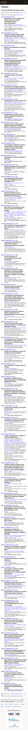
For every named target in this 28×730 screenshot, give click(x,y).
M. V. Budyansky (14, 585)
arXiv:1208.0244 (6, 176)
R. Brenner (23, 211)
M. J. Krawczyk (7, 78)
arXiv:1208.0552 (6, 493)
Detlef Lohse (18, 609)
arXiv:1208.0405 (6, 309)
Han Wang (6, 654)
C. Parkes (10, 215)
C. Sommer (15, 38)
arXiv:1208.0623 (6, 567)
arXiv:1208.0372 (6, 284)
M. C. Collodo (7, 197)
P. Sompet (19, 664)
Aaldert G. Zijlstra (8, 640)
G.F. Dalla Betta (18, 213)
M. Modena (22, 442)
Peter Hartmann (14, 345)
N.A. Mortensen (7, 102)
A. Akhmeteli (7, 66)
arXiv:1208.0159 (6, 112)
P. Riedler (19, 215)
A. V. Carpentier (7, 664)
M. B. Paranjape (15, 261)
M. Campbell (7, 213)
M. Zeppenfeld (7, 37)
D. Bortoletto (18, 211)
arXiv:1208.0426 (6, 321)
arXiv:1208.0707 (6, 658)
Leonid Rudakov (17, 575)
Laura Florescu (7, 382)
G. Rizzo (23, 215)
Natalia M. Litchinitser (15, 289)
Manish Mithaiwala (8, 575)
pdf (11, 16)
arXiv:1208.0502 (6, 417)
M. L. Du (11, 316)
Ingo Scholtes (14, 535)
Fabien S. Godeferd (19, 551)
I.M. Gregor (16, 214)
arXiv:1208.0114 (6, 85)
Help (6, 704)
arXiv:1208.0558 (6, 505)
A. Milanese (16, 442)
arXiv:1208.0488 (6, 405)
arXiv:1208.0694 (6, 648)
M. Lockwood (12, 354)
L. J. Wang (21, 170)
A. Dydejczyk (14, 78)
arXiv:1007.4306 (20, 412)
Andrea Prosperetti (19, 639)
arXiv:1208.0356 (6, 240)
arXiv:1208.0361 (6, 255)
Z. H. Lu (20, 182)
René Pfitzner (7, 535)
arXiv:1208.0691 (6, 632)
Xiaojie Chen (14, 396)
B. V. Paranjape (7, 261)
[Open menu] (25, 2)
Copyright (23, 704)
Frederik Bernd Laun (9, 689)
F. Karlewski (18, 624)
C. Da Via (12, 211)
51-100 (13, 12)
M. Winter (12, 216)
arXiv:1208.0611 (6, 544)
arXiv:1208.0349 (6, 223)
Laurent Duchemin (8, 119)
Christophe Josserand (18, 119)
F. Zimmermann (13, 443)
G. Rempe (12, 40)
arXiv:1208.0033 (6, 16)
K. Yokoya (6, 446)
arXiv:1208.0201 (6, 134)
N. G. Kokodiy (13, 66)
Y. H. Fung (14, 664)
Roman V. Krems (16, 277)
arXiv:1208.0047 (6, 45)
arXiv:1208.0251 (6, 205)
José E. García (19, 24)
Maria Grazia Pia (8, 50)
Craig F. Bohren (7, 483)
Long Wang (19, 396)
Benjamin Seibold (14, 301)
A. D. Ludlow (13, 500)
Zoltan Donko (7, 345)
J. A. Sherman (11, 499)
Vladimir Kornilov (8, 327)
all (22, 14)
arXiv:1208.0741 (6, 671)
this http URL (7, 105)
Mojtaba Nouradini (19, 151)
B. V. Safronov (20, 66)
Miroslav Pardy (7, 410)
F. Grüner (10, 678)
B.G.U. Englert (14, 37)
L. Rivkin (10, 452)
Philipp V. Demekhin (8, 470)
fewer (17, 14)
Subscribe (17, 704)
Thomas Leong (13, 607)
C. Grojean (11, 442)
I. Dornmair (13, 677)
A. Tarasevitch (16, 67)
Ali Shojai (12, 151)
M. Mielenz (10, 38)
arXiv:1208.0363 (6, 268)
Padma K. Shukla (23, 345)
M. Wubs (24, 103)
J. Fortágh (11, 626)
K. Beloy (6, 499)
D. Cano (6, 626)
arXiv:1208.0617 (6, 556)
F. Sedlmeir (13, 197)
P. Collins (13, 213)
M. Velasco (17, 449)
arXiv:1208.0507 (6, 462)
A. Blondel (6, 438)
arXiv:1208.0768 (6, 683)
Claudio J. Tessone (8, 536)
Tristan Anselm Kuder (19, 689)
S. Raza (19, 102)
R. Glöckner (21, 37)
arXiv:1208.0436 (6, 337)
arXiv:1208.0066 (6, 58)
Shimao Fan (7, 301)
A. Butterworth (12, 441)
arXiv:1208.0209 (6, 143)
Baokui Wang (7, 396)
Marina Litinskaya (8, 277)
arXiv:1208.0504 (6, 434)
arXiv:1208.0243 (6, 164)
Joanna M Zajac (8, 128)
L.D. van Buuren (22, 38)
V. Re (14, 215)
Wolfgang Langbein (16, 128)
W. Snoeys (6, 216)
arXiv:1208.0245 (6, 191)
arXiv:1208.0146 (6, 99)
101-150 (17, 12)
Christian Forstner (8, 160)
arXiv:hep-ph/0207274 (8, 412)
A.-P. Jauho (14, 103)
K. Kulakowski (21, 78)
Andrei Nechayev (8, 561)
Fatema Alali (7, 289)
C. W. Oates (7, 500)
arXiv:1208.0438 (6, 349)
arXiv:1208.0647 (6, 580)
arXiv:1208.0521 (6, 477)
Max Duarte (17, 89)
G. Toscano (14, 102)
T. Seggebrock (7, 677)
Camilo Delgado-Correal (9, 24)
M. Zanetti (9, 448)
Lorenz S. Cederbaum (19, 470)
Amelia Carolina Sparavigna (10, 368)
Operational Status (17, 706)
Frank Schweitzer (17, 536)
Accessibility (8, 706)
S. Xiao (19, 103)
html (13, 32)
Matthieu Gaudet (14, 137)
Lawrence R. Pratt (19, 229)
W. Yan (9, 103)
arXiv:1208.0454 (6, 363)
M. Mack (13, 624)
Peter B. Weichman (8, 246)
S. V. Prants (7, 585)
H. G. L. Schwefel (14, 170)
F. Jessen (24, 624)
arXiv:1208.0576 (6, 517)
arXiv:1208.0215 (6, 155)
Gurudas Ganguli (13, 576)
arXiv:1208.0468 (6, 388)
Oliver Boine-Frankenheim (20, 327)
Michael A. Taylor (8, 594)
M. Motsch (6, 40)
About (2, 704)
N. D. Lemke (18, 499)
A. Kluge (22, 214)
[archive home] (4, 2)
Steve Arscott (7, 137)
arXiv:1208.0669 (6, 600)
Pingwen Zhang (13, 654)
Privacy (2, 706)
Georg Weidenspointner (17, 50)
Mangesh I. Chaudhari (9, 229)
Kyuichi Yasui (21, 607)
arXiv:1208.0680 (6, 618)
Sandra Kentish (11, 609)
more (20, 14)
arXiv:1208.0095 (6, 73)
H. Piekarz (12, 444)
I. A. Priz (11, 67)
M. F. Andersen (17, 665)
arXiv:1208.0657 (6, 590)
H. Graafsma (11, 214)
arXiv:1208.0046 (6, 32)
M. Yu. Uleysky (21, 585)
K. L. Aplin (6, 354)
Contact (11, 704)
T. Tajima (19, 677)
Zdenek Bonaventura (9, 89)
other (13, 16)
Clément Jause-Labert (9, 551)
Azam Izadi (6, 151)
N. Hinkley (24, 499)
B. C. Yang (6, 316)
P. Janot (18, 441)
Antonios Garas (21, 535)
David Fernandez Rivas (9, 606)
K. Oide (24, 444)
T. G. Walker (10, 665)
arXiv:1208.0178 (6, 122)
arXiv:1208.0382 (6, 293)
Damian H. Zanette (8, 521)
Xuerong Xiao (15, 483)
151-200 (20, 12)
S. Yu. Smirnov (7, 422)
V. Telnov (12, 450)
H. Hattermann (7, 624)
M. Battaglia (7, 211)
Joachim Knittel (15, 594)
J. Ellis (16, 446)
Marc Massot (15, 90)
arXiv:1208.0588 (6, 527)
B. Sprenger (7, 170)
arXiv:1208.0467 (6, 376)
